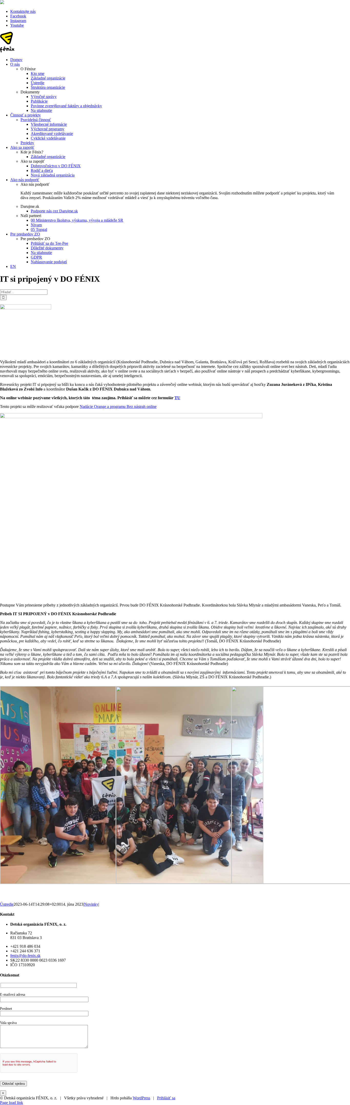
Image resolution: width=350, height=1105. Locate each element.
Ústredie (7, 904)
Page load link (11, 1102)
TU (177, 398)
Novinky (91, 904)
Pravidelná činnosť (35, 120)
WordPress (141, 1098)
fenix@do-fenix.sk (25, 955)
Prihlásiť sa (166, 1098)
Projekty (27, 143)
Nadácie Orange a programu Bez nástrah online (118, 406)
